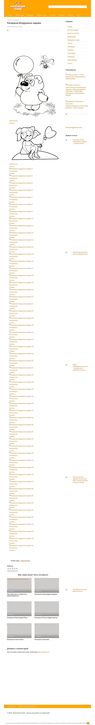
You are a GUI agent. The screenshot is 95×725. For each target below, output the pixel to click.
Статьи (78, 15)
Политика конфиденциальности (27, 706)
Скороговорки (72, 60)
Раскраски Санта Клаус (15, 639)
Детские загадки (19, 15)
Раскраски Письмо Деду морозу (46, 617)
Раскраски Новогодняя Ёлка (17, 617)
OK (88, 723)
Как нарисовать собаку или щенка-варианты (17, 595)
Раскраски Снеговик (42, 639)
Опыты (70, 43)
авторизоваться (43, 652)
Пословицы (61, 15)
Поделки (70, 50)
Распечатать (13, 121)
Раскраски (70, 15)
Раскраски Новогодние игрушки (46, 594)
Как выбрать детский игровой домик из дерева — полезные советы (80, 141)
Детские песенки (73, 33)
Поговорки (52, 15)
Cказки (10, 15)
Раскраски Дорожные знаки (74, 127)
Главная (9, 20)
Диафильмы (30, 15)
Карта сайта (12, 706)
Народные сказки (41, 15)
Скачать (12, 123)
